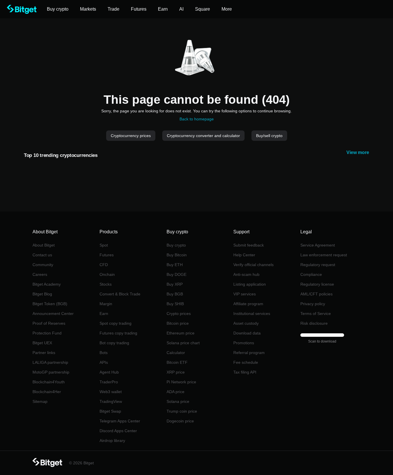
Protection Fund (47, 333)
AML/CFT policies (316, 294)
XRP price (176, 372)
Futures (107, 255)
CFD (104, 264)
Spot (104, 245)
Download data (247, 333)
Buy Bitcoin (177, 255)
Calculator (176, 352)
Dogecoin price (180, 421)
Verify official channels (253, 264)
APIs (104, 362)
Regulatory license (317, 284)
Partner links (44, 352)
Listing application (249, 284)
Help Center (244, 255)
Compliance (311, 274)
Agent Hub (109, 372)
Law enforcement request (323, 255)
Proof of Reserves (49, 323)
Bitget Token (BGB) (50, 303)
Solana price (178, 401)
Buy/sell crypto (269, 135)
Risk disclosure (314, 323)
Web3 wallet (111, 391)
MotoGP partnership (51, 372)
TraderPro (109, 382)
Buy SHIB (175, 303)
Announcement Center (53, 313)
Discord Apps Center (118, 430)
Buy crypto (176, 245)
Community (43, 264)
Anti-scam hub (246, 274)
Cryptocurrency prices (131, 135)
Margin (106, 303)
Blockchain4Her (47, 391)
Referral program (249, 352)
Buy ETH (175, 264)
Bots (104, 352)
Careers (40, 274)
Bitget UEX (42, 343)
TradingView (111, 401)
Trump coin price (182, 411)
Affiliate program (248, 303)
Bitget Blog (42, 294)
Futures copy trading (118, 333)
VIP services (244, 294)
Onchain (107, 274)
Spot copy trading (115, 323)
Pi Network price (181, 382)
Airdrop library (112, 440)
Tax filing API (244, 372)
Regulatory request (317, 264)
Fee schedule (245, 362)
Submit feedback (248, 245)
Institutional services (251, 313)
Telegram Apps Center (120, 421)
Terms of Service (315, 313)
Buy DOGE (176, 274)
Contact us (42, 255)
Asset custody (246, 323)
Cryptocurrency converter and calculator (203, 135)
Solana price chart (183, 343)
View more (357, 152)
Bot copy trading (114, 343)
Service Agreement (317, 245)
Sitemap (40, 401)
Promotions (243, 343)
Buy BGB (175, 294)
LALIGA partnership (50, 362)
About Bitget (44, 245)
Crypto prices (179, 313)
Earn (104, 313)
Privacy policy (312, 303)
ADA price (175, 391)
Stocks (106, 284)
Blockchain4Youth (49, 382)
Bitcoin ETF (177, 362)
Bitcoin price (178, 323)
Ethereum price (180, 333)
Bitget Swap (110, 411)
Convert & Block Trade (120, 294)
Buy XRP (175, 284)
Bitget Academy (47, 284)
